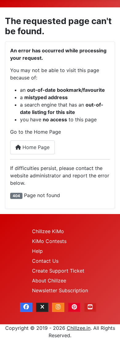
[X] (42, 307)
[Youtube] (90, 307)
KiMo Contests (49, 241)
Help (37, 251)
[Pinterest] (74, 307)
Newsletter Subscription (60, 290)
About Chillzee (49, 280)
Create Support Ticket (58, 271)
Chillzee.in (78, 328)
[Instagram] (58, 307)
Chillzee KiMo (48, 231)
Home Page (35, 147)
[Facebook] (26, 307)
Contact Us (45, 261)
